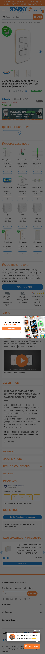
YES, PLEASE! (11, 328)
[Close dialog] (44, 316)
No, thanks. (11, 331)
